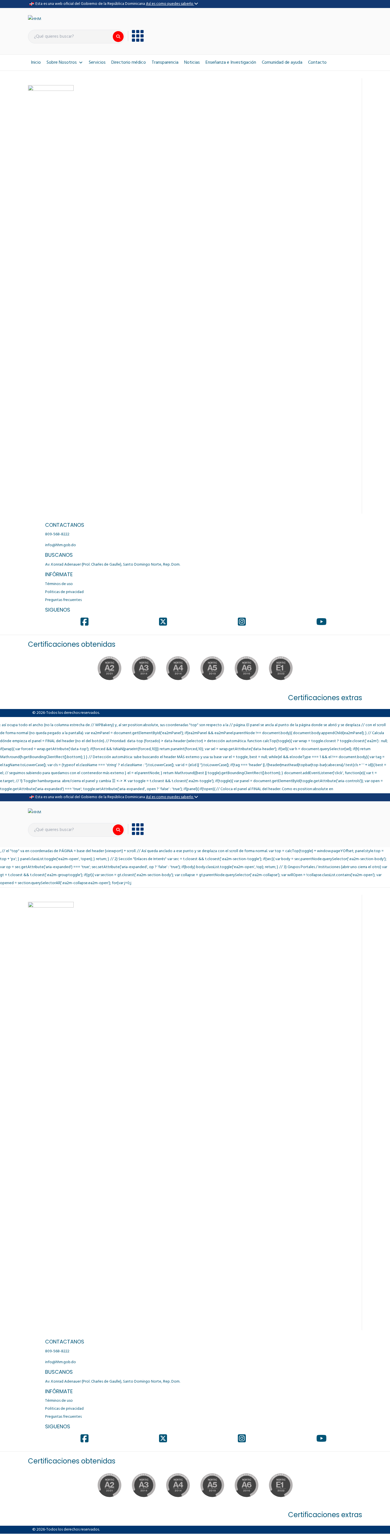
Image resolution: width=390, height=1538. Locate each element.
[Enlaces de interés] (136, 36)
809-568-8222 (57, 534)
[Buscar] (118, 36)
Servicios (97, 62)
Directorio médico (128, 62)
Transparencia (165, 62)
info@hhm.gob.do (60, 545)
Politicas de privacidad (64, 592)
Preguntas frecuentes (63, 600)
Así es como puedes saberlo (170, 4)
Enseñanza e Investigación (231, 62)
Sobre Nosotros (62, 62)
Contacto (317, 62)
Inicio (36, 62)
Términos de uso (59, 584)
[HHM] (34, 19)
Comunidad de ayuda (282, 62)
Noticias (192, 62)
